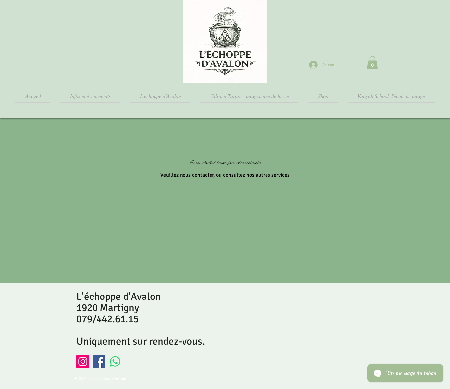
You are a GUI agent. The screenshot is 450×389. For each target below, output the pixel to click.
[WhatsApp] (115, 361)
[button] (372, 62)
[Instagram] (82, 361)
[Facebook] (99, 361)
